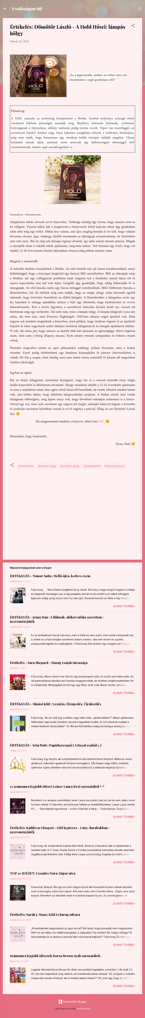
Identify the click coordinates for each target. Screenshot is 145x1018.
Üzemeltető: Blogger (75, 1001)
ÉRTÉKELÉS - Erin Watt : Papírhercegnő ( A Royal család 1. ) (55, 745)
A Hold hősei (26, 466)
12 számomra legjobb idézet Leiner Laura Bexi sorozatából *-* (57, 786)
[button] (133, 26)
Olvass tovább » (124, 606)
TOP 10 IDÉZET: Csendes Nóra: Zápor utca (42, 873)
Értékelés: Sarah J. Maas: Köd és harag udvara (45, 914)
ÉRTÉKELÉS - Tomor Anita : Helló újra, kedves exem (50, 576)
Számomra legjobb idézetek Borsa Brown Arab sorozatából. (55, 956)
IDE (100, 421)
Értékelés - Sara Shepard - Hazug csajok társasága (49, 663)
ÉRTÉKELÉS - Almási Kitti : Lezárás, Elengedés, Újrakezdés (55, 704)
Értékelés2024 (92, 466)
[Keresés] (140, 9)
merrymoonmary (83, 1009)
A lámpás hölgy (47, 466)
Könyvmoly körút (114, 466)
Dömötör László (69, 466)
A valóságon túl (26, 8)
